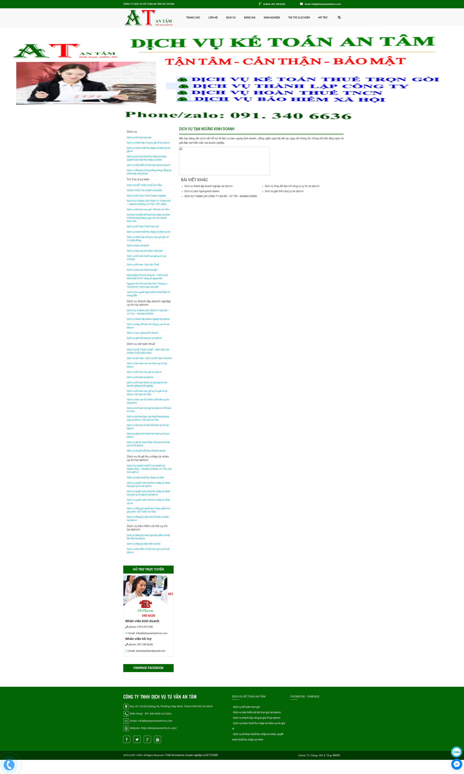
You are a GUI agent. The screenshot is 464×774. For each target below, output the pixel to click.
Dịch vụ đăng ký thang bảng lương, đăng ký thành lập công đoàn (149, 172)
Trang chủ (193, 17)
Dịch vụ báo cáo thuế (138, 245)
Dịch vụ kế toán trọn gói (139, 137)
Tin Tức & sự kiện (299, 17)
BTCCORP (212, 755)
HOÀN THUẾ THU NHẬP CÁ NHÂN (144, 190)
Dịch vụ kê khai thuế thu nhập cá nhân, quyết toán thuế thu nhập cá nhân (147, 158)
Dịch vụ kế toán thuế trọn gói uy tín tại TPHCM (146, 257)
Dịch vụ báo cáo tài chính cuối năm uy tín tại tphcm (148, 401)
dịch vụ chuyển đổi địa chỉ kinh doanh (146, 450)
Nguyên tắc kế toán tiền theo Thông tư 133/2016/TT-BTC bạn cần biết (147, 285)
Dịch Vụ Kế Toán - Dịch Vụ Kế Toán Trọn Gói (149, 358)
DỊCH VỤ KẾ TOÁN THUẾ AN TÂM (144, 185)
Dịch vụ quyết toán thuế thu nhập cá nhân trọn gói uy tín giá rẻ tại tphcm (148, 493)
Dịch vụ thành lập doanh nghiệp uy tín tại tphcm (149, 302)
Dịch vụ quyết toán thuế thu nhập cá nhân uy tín (148, 501)
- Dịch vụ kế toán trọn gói (246, 707)
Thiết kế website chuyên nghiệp (183, 755)
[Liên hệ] (9, 764)
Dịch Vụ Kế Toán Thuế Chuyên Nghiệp (146, 195)
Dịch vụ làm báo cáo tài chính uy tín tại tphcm (147, 365)
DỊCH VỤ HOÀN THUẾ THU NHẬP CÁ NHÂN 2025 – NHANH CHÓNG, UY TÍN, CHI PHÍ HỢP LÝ (149, 469)
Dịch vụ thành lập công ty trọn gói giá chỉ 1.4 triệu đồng (148, 238)
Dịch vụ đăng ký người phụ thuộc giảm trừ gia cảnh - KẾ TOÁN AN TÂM (148, 510)
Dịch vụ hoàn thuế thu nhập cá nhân (145, 477)
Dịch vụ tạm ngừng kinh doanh (142, 332)
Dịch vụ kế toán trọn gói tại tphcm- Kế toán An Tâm (149, 409)
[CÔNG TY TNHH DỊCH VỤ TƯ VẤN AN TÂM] (148, 17)
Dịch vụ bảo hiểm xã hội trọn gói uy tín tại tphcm (148, 550)
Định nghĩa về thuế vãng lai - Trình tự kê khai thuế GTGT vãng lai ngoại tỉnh (147, 276)
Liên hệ (213, 17)
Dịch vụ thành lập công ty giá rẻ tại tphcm (148, 142)
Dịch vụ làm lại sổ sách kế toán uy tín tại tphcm (148, 426)
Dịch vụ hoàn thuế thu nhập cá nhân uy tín (148, 231)
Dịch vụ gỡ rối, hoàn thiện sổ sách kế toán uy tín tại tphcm (148, 443)
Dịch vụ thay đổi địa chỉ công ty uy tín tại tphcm (148, 326)
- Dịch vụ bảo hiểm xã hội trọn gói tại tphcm (256, 712)
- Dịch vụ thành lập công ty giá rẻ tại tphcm (256, 717)
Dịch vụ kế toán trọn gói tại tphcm (144, 371)
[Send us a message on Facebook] (456, 764)
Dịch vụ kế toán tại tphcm (140, 377)
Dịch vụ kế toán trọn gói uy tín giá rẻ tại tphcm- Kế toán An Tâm (147, 392)
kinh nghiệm (272, 17)
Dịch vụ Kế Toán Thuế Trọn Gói (143, 226)
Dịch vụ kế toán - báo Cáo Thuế (143, 264)
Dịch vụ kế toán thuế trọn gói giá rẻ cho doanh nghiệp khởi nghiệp (147, 384)
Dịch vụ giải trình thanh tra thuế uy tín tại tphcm (148, 435)
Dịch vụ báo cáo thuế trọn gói (142, 269)
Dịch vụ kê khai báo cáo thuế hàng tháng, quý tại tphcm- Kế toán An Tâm (148, 418)
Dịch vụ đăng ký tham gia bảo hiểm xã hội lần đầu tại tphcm (148, 536)
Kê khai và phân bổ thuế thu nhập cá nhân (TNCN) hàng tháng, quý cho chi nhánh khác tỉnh (148, 218)
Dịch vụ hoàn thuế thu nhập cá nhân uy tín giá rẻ (148, 149)
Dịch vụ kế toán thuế (141, 344)
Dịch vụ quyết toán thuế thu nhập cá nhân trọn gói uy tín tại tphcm (148, 484)
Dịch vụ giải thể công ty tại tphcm (144, 338)
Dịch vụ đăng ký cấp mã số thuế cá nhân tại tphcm (148, 518)
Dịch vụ (231, 17)
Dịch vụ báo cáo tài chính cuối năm (145, 250)
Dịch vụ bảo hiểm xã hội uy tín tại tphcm (147, 527)
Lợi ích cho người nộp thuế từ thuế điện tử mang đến (148, 293)
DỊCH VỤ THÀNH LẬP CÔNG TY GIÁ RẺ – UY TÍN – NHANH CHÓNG (148, 312)
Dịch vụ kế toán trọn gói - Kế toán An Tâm (148, 209)
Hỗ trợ (322, 17)
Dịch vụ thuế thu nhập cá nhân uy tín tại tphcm (148, 458)
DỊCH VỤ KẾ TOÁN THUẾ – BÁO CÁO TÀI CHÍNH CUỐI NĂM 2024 (148, 351)
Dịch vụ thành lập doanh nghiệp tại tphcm (148, 319)
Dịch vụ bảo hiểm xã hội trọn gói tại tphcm (148, 165)
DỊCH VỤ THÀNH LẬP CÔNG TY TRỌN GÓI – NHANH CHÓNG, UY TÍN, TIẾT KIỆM (149, 202)
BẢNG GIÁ (249, 17)
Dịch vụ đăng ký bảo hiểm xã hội (143, 543)
